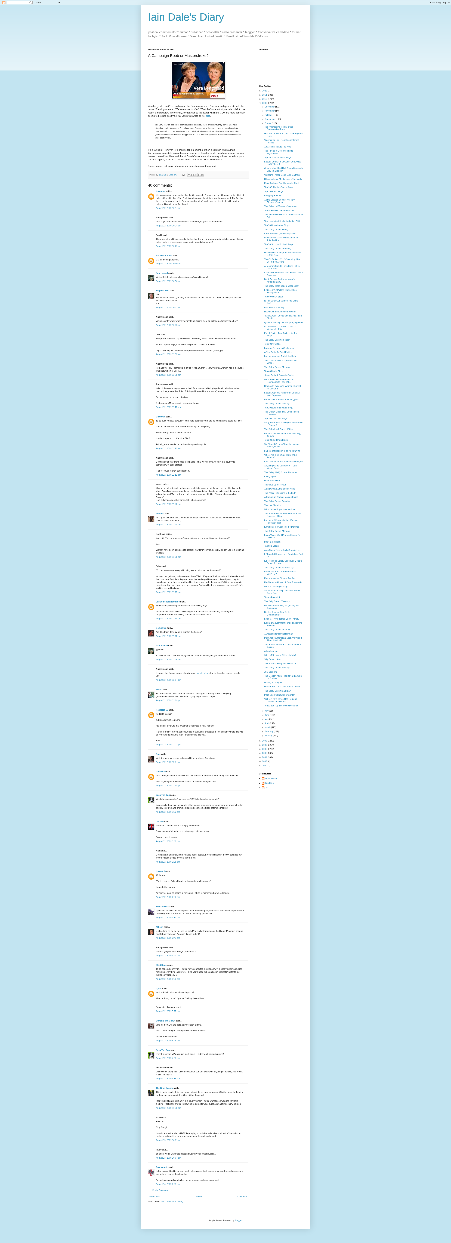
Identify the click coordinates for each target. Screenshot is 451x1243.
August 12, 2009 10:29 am (168, 246)
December (270, 107)
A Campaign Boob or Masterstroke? (281, 497)
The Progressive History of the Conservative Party (278, 128)
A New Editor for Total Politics (278, 352)
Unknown (160, 191)
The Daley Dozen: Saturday (277, 691)
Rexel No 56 (162, 710)
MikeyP (159, 927)
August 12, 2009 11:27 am (168, 592)
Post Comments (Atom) (172, 1201)
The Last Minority (272, 505)
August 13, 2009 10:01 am (168, 1140)
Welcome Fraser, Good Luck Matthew (282, 175)
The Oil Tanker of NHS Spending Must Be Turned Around (282, 260)
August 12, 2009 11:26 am (168, 557)
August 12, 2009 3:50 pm (168, 955)
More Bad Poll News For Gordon (279, 695)
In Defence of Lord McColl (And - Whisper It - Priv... (279, 327)
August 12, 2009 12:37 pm (168, 762)
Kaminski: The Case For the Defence (281, 527)
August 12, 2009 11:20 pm (168, 1108)
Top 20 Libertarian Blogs (276, 440)
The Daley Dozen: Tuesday (277, 340)
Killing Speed (270, 476)
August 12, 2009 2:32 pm (168, 897)
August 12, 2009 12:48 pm (168, 785)
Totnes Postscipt (272, 597)
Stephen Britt (162, 290)
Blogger (238, 1220)
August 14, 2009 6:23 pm (168, 1184)
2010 (265, 99)
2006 (265, 749)
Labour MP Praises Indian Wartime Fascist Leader (281, 521)
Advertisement (271, 651)
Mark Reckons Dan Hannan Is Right (281, 183)
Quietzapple (162, 1167)
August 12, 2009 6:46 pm (168, 1040)
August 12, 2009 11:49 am (168, 659)
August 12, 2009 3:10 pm (168, 917)
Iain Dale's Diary (186, 17)
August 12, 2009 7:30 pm (168, 1058)
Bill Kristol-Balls (164, 255)
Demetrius (161, 628)
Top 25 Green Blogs (273, 191)
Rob (158, 754)
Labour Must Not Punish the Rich (280, 356)
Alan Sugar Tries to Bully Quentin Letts (282, 550)
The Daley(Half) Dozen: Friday (278, 429)
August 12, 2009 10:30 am (168, 263)
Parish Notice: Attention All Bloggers (281, 399)
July (267, 711)
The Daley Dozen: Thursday (277, 248)
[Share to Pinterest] (202, 175)
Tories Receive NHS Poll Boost (279, 210)
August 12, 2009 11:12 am (168, 448)
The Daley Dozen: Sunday (276, 403)
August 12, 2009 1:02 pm (168, 812)
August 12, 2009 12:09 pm (168, 700)
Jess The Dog (163, 795)
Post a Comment (160, 1190)
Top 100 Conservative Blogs (277, 157)
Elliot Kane (161, 965)
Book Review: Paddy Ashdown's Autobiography (279, 280)
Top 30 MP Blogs (272, 344)
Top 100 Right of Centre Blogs (278, 187)
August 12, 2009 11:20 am (168, 504)
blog (208, 116)
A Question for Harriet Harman (278, 634)
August (268, 123)
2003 (265, 761)
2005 (265, 753)
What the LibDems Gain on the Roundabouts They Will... (279, 380)
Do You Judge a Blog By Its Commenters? (277, 613)
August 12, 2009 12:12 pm (168, 744)
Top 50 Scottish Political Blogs (278, 244)
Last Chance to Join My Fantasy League (283, 461)
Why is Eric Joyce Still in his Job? (280, 655)
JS (266, 787)
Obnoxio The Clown (165, 1021)
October (269, 115)
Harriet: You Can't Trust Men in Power (282, 686)
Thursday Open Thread (275, 485)
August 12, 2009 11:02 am (168, 354)
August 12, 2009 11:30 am (168, 618)
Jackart (160, 821)
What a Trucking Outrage (276, 586)
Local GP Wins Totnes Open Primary (281, 619)
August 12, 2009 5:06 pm (168, 979)
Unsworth (161, 771)
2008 (265, 741)
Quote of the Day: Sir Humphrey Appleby (283, 322)
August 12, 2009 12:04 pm (168, 680)
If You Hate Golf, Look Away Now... (280, 233)
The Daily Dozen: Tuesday (277, 601)
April (267, 723)
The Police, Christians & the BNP (280, 493)
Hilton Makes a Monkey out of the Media (283, 179)
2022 (265, 91)
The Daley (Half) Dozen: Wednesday (281, 286)
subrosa (160, 513)
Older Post (242, 1196)
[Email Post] (183, 175)
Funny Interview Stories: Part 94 (279, 578)
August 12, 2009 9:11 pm (168, 1078)
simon (159, 689)
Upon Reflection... (272, 480)
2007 (265, 745)
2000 (265, 765)
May (267, 719)
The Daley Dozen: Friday (276, 229)
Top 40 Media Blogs (273, 371)
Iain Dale (269, 783)
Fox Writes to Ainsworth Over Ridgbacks (283, 582)
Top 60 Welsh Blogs (273, 297)
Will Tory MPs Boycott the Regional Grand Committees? (281, 700)
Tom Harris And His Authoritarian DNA (282, 221)
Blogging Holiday (272, 195)
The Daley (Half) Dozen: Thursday (280, 472)
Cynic (159, 988)
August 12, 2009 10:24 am (168, 225)
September (270, 119)
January (269, 735)
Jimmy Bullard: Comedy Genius (279, 375)
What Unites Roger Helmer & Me (279, 509)
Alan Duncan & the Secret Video (279, 489)
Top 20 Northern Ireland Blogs (278, 408)
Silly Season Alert (272, 659)
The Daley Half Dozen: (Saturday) (280, 206)
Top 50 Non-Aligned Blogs (276, 225)
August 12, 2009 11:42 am (168, 636)
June (267, 715)
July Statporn (270, 672)
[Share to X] (195, 175)
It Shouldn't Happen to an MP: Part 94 (282, 451)
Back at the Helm (272, 542)
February (269, 731)
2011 (265, 95)
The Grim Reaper (164, 1088)
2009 (265, 103)
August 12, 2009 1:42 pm (168, 841)
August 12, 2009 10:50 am (168, 281)
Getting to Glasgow (273, 682)
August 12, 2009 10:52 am (168, 307)
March (268, 727)
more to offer (202, 673)
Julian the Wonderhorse (168, 602)
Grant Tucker (271, 778)
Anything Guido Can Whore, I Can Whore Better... (280, 466)
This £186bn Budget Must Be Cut (280, 663)
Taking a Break (271, 546)
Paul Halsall (162, 273)
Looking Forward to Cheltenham (279, 348)
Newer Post (154, 1196)
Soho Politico (162, 906)
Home (199, 1196)
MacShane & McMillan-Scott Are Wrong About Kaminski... (283, 639)
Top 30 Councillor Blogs (275, 418)
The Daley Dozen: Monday (277, 367)
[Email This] (189, 175)
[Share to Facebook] (199, 175)
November (270, 111)
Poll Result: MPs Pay (274, 307)
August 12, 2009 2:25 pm (168, 862)
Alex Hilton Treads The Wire (277, 147)
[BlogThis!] (192, 175)
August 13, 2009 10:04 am (168, 1158)
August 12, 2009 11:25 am (168, 524)
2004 (265, 757)
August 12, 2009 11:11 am (168, 407)
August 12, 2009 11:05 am (168, 375)
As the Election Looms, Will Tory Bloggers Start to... (279, 201)
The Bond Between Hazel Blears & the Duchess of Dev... (282, 514)
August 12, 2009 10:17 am (168, 208)
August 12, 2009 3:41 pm (168, 938)
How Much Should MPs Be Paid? (280, 311)
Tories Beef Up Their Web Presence (281, 705)
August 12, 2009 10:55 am (168, 325)
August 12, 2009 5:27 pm (168, 1011)
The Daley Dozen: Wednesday (279, 567)
